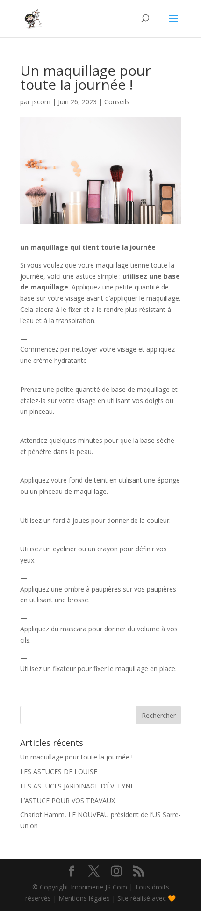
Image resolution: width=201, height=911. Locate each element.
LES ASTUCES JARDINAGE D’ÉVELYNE (77, 785)
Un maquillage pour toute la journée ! (76, 756)
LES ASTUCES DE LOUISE (58, 771)
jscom (41, 101)
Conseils (116, 101)
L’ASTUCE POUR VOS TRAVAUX (67, 800)
